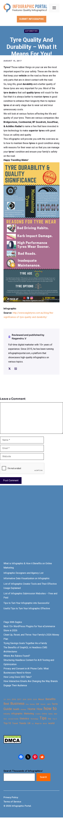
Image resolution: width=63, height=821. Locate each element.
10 (5, 699)
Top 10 (7, 723)
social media (13, 719)
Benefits (50, 699)
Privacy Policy (11, 797)
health (16, 709)
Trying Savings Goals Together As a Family (25, 643)
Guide (8, 709)
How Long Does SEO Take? (18, 677)
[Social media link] (9, 368)
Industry (7, 714)
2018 (24, 699)
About (41, 699)
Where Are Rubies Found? (17, 655)
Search (43, 777)
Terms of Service (12, 801)
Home (31, 709)
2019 (29, 699)
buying (32, 704)
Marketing (29, 713)
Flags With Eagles (13, 622)
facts (55, 703)
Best (6, 703)
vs (33, 723)
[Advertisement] (31, 526)
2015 (8, 699)
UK (29, 723)
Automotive (31, 31)
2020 (35, 699)
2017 (19, 699)
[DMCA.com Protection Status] (12, 742)
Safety (50, 714)
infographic (17, 713)
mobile (37, 714)
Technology (34, 719)
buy (27, 704)
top (49, 718)
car (37, 704)
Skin (5, 719)
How (39, 709)
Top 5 (54, 719)
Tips (43, 718)
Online (44, 714)
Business (17, 704)
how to (50, 708)
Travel (15, 723)
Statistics (24, 718)
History (23, 709)
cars (49, 704)
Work (45, 724)
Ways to (38, 723)
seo (55, 714)
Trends (22, 723)
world (51, 723)
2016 (14, 699)
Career (43, 704)
